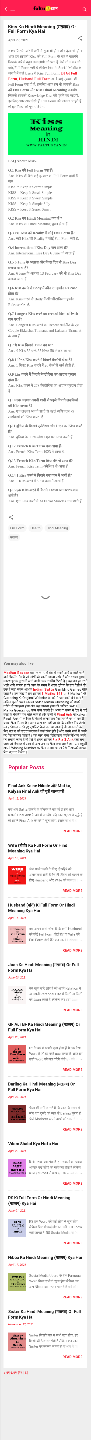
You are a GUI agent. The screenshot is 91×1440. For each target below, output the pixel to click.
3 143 (52, 694)
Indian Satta (43, 689)
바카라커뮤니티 (16, 1373)
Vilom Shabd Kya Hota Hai (33, 1143)
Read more (73, 831)
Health (36, 528)
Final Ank (64, 714)
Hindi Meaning (57, 528)
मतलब (14, 537)
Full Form (17, 528)
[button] (80, 39)
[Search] (85, 10)
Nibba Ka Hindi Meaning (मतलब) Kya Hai (45, 1257)
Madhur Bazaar (16, 673)
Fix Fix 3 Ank (63, 740)
